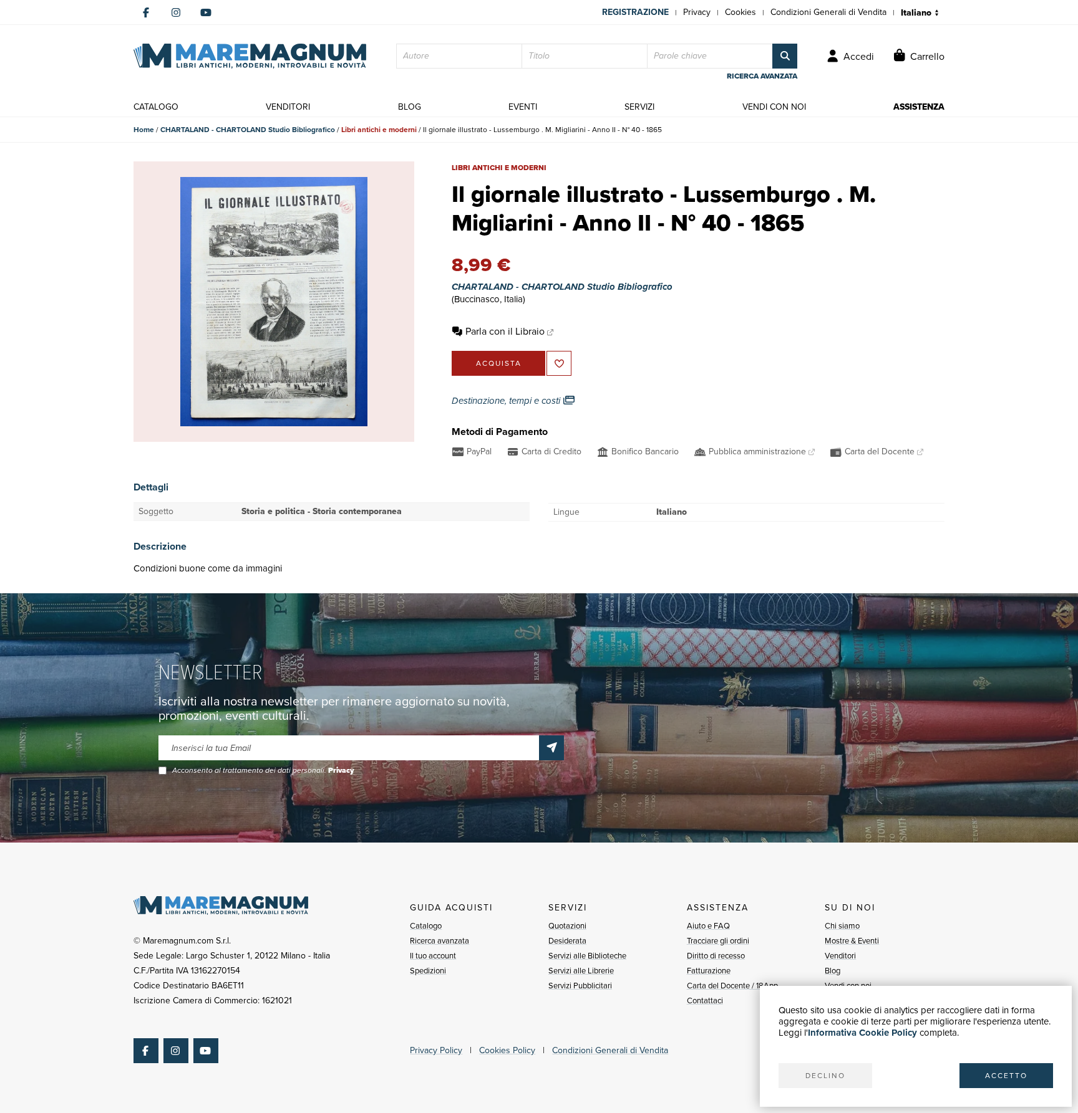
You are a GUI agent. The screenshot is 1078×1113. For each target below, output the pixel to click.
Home (144, 129)
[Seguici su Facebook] (146, 12)
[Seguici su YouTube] (205, 12)
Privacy (697, 12)
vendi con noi (774, 106)
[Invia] (551, 747)
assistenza (918, 106)
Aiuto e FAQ (708, 926)
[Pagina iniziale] (250, 56)
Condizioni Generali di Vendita (828, 12)
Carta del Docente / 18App (732, 985)
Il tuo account (433, 956)
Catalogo (426, 926)
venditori (288, 106)
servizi (639, 106)
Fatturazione (709, 971)
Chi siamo (842, 926)
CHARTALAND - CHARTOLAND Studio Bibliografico (247, 129)
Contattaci (705, 1000)
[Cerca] (784, 56)
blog (409, 106)
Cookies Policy (507, 1050)
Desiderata (567, 941)
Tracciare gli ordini (718, 941)
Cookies (740, 12)
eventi (522, 106)
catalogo (156, 106)
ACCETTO (1006, 1075)
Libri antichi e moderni (379, 129)
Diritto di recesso (716, 956)
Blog (832, 971)
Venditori (840, 956)
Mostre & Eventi (852, 941)
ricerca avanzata (762, 76)
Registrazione (635, 12)
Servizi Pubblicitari (580, 985)
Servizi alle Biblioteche (587, 956)
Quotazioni (567, 926)
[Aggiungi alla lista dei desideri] (558, 363)
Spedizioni (428, 971)
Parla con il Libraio (505, 331)
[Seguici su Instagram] (175, 12)
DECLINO (825, 1075)
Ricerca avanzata (439, 941)
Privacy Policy (436, 1050)
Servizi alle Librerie (581, 971)
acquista (499, 363)
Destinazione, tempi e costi (507, 400)
